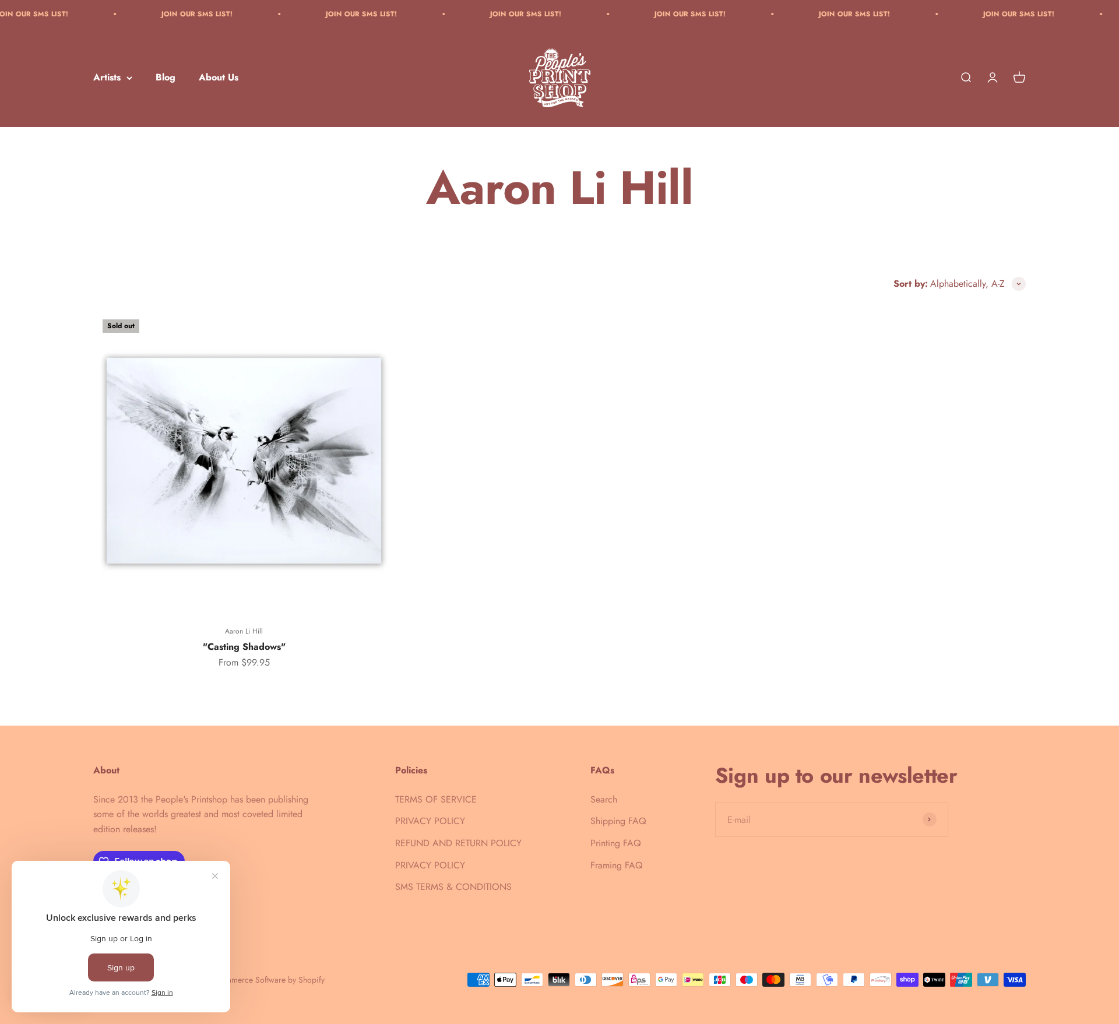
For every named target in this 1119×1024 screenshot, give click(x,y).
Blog (165, 78)
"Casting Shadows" (244, 646)
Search (603, 799)
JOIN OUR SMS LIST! (169, 14)
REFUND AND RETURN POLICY (458, 843)
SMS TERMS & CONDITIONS (453, 886)
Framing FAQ (616, 865)
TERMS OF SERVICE (436, 799)
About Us (218, 78)
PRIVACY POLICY (430, 821)
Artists (107, 78)
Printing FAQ (615, 843)
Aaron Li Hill (244, 631)
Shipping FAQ (618, 821)
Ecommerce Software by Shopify (268, 980)
